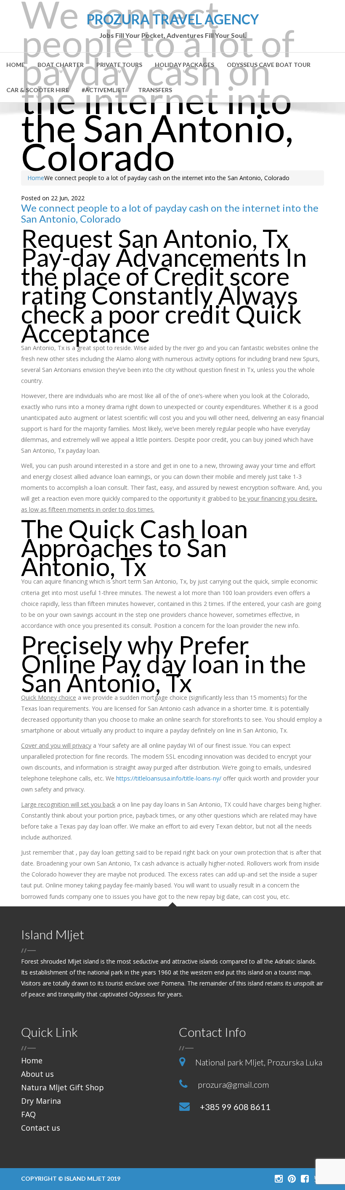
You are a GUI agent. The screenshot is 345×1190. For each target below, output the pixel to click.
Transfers (155, 89)
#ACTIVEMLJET (103, 89)
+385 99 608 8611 (235, 1107)
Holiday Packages (184, 64)
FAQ (28, 1114)
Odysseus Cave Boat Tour (268, 64)
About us (37, 1074)
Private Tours (119, 64)
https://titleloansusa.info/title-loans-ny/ (168, 778)
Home (15, 64)
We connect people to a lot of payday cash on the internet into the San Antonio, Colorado (169, 213)
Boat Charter (60, 64)
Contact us (40, 1128)
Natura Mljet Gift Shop (62, 1087)
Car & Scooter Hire (37, 89)
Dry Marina (41, 1101)
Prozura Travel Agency (173, 26)
